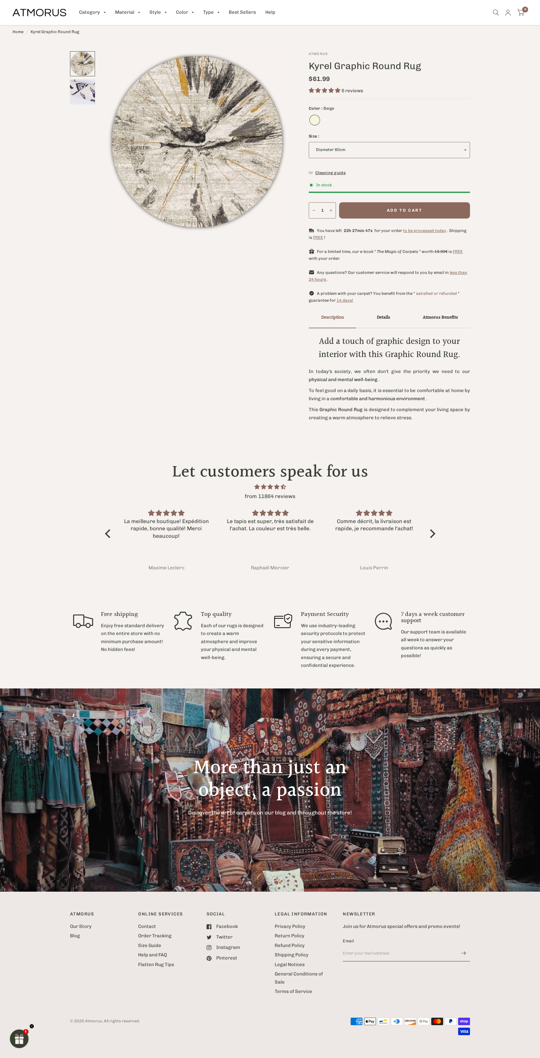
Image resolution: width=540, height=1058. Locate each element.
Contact (147, 926)
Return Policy (289, 936)
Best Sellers (242, 12)
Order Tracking (155, 936)
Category (89, 12)
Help (270, 12)
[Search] (496, 12)
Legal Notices (290, 964)
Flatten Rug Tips (156, 964)
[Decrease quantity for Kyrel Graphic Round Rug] (313, 210)
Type (208, 12)
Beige (315, 120)
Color (182, 12)
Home (17, 31)
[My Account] (508, 12)
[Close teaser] (31, 1026)
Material (124, 12)
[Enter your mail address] (464, 953)
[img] (270, 487)
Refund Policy (290, 945)
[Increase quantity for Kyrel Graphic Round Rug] (331, 210)
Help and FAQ (152, 955)
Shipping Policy (291, 955)
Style (155, 12)
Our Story (81, 926)
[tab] (332, 318)
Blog (75, 936)
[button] (19, 1038)
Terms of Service (293, 991)
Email (348, 941)
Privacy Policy (290, 926)
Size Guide (149, 945)
